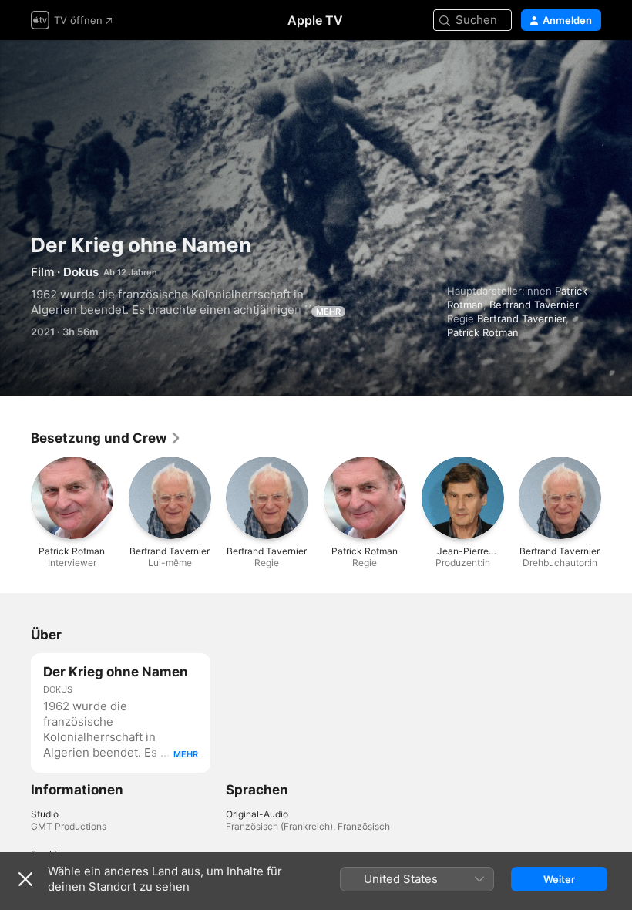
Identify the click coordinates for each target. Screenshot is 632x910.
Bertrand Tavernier (534, 304)
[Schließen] (25, 879)
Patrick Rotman (483, 332)
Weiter (559, 879)
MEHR (328, 311)
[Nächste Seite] (616, 498)
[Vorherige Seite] (15, 498)
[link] (106, 438)
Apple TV (315, 20)
